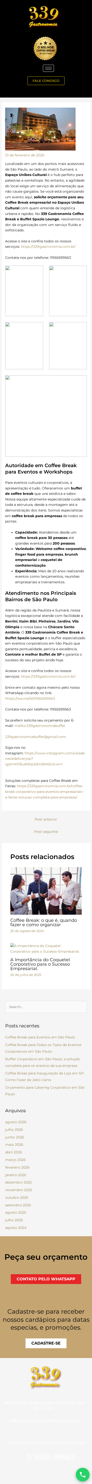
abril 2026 (13, 1152)
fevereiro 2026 (17, 1167)
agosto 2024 (15, 1228)
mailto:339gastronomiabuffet (39, 726)
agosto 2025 (15, 1212)
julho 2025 (14, 1220)
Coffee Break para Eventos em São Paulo (40, 1037)
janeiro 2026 (15, 1175)
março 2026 (15, 1160)
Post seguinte (46, 832)
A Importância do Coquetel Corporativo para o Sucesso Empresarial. (40, 964)
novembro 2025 (18, 1190)
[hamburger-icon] (48, 68)
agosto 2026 (15, 1122)
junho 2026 (14, 1137)
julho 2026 (14, 1130)
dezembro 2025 (18, 1182)
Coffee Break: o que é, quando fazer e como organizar (43, 922)
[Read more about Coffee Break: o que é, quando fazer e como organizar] (46, 891)
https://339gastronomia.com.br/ (48, 247)
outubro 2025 (16, 1197)
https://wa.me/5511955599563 (30, 698)
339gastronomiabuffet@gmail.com (35, 737)
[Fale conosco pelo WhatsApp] (83, 1475)
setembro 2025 (18, 1205)
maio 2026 (14, 1145)
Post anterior (46, 819)
